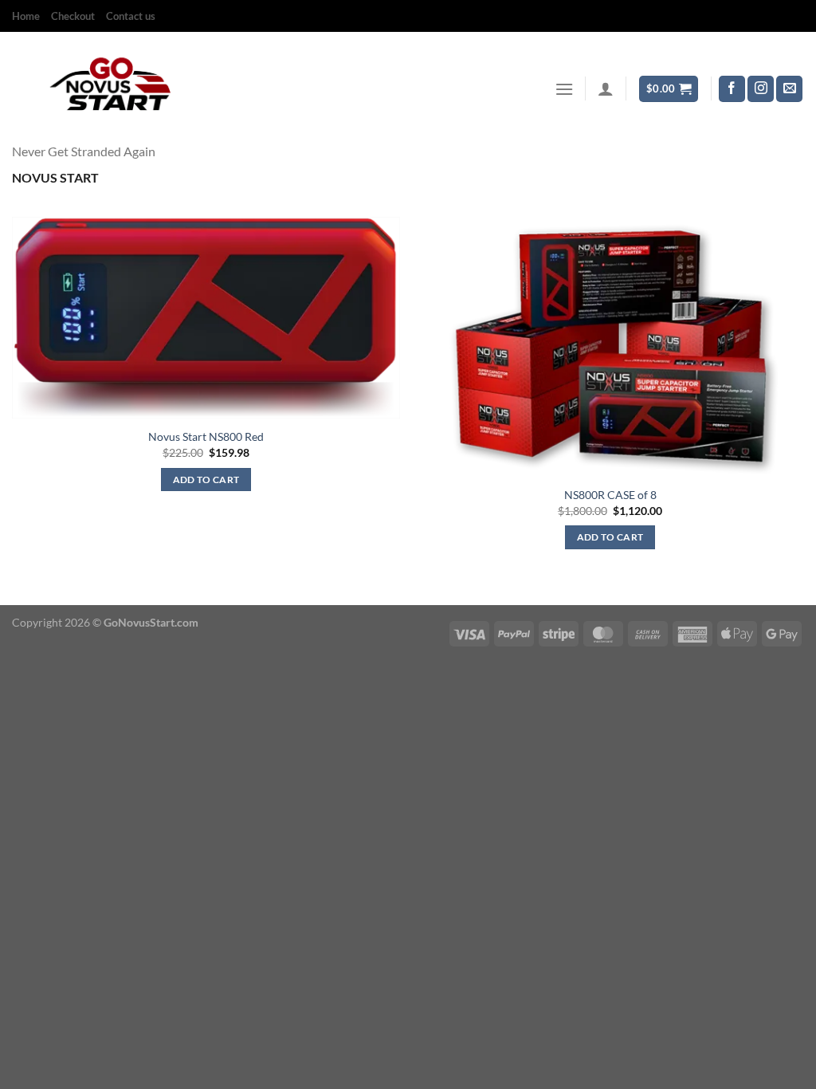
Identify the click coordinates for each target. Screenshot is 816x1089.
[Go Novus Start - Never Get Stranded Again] (113, 88)
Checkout (73, 16)
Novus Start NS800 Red (206, 436)
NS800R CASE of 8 (610, 494)
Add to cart (206, 479)
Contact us (130, 16)
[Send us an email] (789, 89)
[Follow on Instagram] (760, 89)
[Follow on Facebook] (732, 89)
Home (26, 16)
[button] (564, 88)
